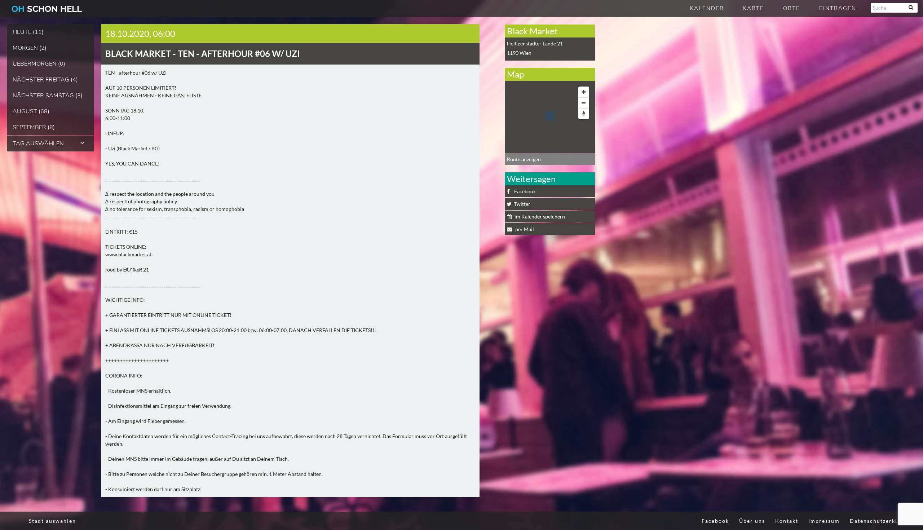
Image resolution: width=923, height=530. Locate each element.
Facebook (525, 191)
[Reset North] (583, 113)
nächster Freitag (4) (45, 80)
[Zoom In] (583, 92)
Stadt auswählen (52, 521)
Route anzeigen (524, 159)
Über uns (752, 521)
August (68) (31, 111)
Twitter (522, 204)
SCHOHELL (47, 9)
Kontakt (786, 521)
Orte (791, 8)
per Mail (524, 229)
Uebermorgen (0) (39, 64)
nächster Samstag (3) (48, 96)
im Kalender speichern (540, 216)
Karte (753, 8)
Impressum (824, 521)
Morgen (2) (30, 48)
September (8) (34, 127)
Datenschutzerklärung (882, 521)
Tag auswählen (38, 143)
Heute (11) (28, 32)
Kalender (707, 8)
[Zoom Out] (583, 102)
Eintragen (837, 8)
